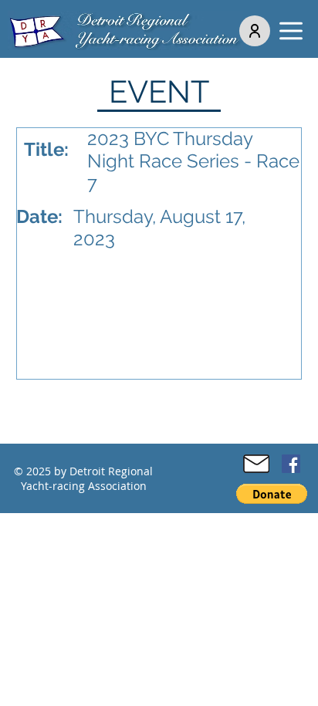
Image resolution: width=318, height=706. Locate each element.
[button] (291, 30)
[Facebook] (291, 463)
